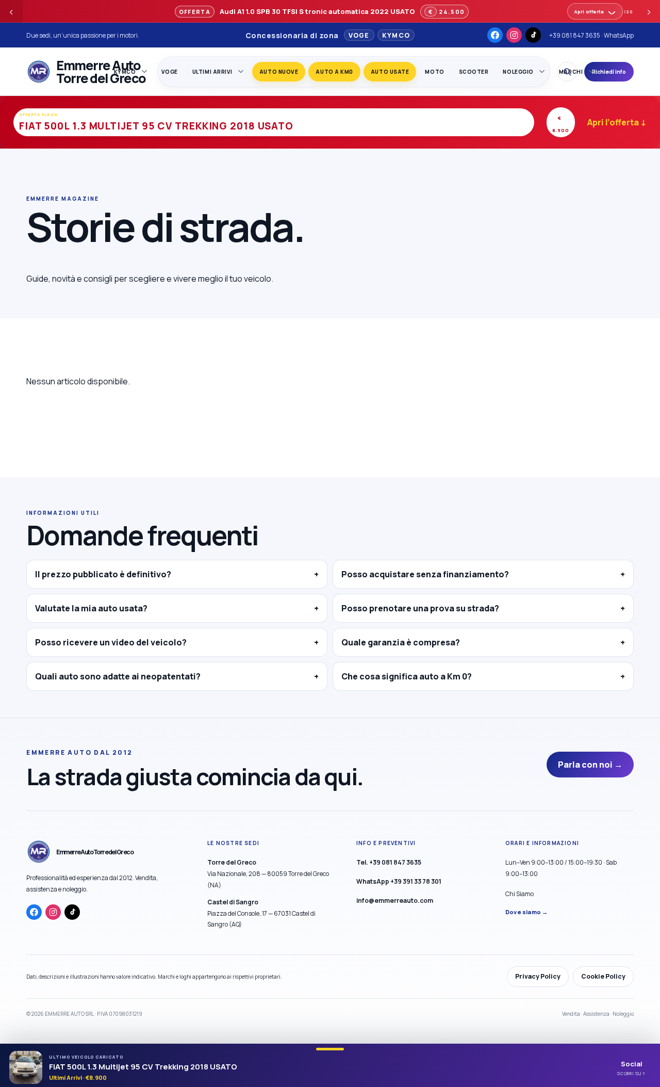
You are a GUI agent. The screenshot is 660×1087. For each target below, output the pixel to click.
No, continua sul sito (366, 615)
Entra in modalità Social (261, 615)
